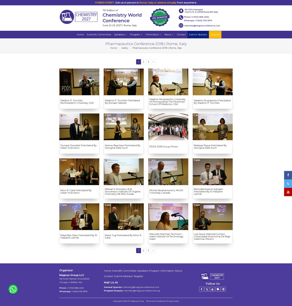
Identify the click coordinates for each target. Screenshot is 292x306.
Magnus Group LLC (71, 275)
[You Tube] (288, 192)
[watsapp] (13, 289)
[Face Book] (201, 289)
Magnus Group (137, 301)
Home (80, 34)
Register (138, 276)
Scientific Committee (99, 34)
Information (152, 34)
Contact (181, 34)
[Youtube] (212, 289)
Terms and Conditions (155, 301)
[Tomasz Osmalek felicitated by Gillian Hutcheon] (79, 126)
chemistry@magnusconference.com (202, 26)
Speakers (119, 34)
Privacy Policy (173, 301)
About (167, 34)
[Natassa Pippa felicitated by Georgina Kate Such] (213, 126)
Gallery (124, 48)
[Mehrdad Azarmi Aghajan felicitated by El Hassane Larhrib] (213, 171)
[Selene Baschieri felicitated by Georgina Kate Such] (124, 126)
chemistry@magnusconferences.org (142, 290)
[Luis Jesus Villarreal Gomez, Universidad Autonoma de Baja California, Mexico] (213, 216)
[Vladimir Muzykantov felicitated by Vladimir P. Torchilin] (213, 82)
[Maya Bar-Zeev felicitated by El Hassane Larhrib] (79, 216)
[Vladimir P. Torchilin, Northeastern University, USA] (79, 82)
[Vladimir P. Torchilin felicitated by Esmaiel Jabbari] (124, 82)
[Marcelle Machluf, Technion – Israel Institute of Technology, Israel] (168, 216)
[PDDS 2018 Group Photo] (168, 126)
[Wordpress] (223, 289)
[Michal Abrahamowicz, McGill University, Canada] (168, 171)
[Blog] (218, 289)
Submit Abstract (123, 276)
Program (135, 34)
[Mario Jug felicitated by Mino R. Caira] (124, 216)
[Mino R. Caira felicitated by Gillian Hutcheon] (79, 171)
